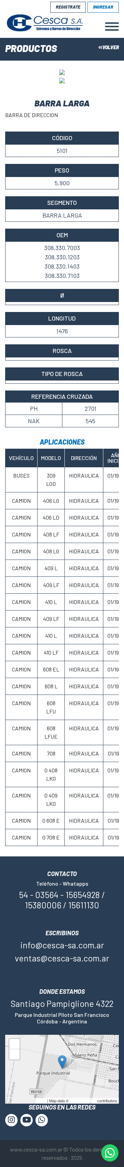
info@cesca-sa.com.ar (62, 945)
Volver (110, 47)
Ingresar (103, 7)
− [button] (14, 1056)
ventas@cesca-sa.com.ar (62, 958)
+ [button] (14, 1045)
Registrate (68, 7)
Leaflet (40, 1100)
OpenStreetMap (83, 1100)
